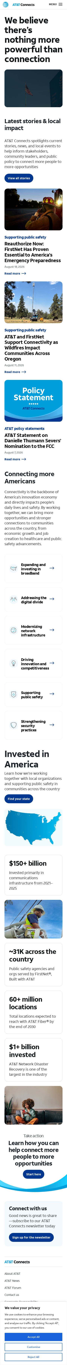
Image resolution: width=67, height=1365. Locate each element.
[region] (33, 1333)
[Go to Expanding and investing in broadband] (33, 568)
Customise (33, 1347)
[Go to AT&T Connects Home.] (18, 4)
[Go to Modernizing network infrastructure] (33, 630)
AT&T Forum (12, 1288)
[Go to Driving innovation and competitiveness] (33, 663)
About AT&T (12, 1273)
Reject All (33, 1357)
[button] (53, 4)
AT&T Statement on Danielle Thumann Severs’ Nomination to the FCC (33, 420)
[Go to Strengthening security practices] (33, 725)
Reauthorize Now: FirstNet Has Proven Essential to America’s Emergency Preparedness (33, 232)
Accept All (34, 1337)
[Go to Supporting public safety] (33, 694)
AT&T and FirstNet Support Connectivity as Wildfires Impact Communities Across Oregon (33, 327)
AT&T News (12, 1281)
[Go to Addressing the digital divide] (33, 599)
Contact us (11, 1295)
